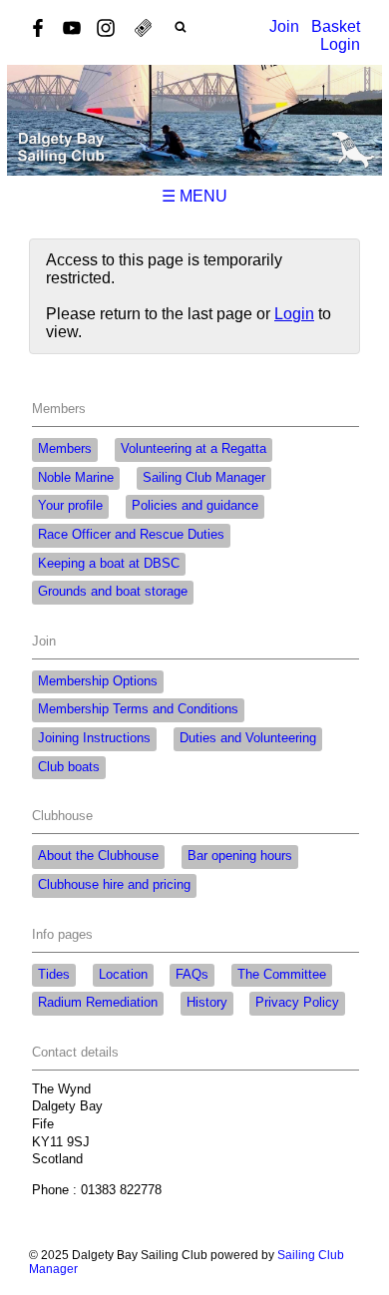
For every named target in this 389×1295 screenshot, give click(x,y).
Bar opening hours (240, 856)
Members (65, 449)
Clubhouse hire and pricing (114, 885)
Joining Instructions (94, 738)
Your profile (70, 506)
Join (284, 26)
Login (340, 44)
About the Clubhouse (98, 856)
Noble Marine (76, 478)
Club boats (69, 767)
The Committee (281, 975)
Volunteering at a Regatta (193, 449)
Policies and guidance (195, 506)
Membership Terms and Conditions (138, 709)
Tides (54, 975)
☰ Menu (194, 196)
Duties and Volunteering (248, 738)
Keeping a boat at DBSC (109, 564)
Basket (335, 26)
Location (123, 975)
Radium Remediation (98, 1003)
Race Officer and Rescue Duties (131, 535)
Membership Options (98, 681)
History (207, 1003)
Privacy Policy (297, 1003)
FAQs (192, 975)
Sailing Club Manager (204, 478)
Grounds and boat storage (113, 592)
